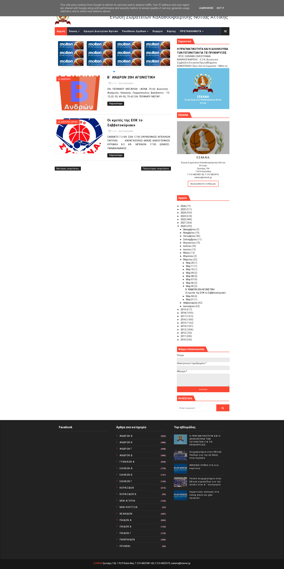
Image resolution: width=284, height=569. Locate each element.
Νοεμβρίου (189, 232)
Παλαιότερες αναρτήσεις (156, 168)
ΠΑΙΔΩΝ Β (126, 526)
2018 (183, 312)
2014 (183, 326)
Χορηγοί (158, 31)
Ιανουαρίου (189, 306)
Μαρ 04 (190, 296)
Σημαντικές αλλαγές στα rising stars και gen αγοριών (204, 495)
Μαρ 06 (190, 283)
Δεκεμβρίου (189, 229)
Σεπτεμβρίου (190, 239)
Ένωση (73, 31)
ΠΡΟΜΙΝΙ (125, 546)
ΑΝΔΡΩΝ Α (126, 436)
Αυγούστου (189, 242)
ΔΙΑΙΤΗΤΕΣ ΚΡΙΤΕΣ (69, 122)
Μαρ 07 (190, 279)
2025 (183, 209)
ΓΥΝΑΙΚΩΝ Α (127, 461)
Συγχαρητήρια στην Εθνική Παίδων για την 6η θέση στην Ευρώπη (205, 455)
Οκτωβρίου (189, 236)
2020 (183, 226)
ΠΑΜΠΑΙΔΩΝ (127, 539)
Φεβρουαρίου (190, 302)
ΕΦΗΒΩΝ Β (126, 474)
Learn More (206, 8)
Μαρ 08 (190, 276)
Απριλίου (188, 256)
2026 (183, 206)
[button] (114, 71)
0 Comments (127, 83)
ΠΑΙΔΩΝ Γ (125, 533)
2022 (183, 219)
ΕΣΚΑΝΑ (98, 563)
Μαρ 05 (190, 286)
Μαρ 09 (190, 273)
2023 (183, 216)
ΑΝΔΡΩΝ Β (66, 79)
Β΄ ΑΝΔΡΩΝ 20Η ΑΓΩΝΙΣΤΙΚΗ (131, 77)
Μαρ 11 (190, 266)
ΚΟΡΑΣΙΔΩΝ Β (128, 494)
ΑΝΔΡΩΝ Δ (126, 455)
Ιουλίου (187, 246)
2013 (183, 329)
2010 (183, 339)
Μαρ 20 (190, 262)
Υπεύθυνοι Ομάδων (134, 31)
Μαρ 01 (190, 299)
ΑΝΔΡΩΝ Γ (126, 448)
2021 (183, 222)
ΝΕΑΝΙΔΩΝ (126, 513)
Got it (220, 8)
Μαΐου (186, 252)
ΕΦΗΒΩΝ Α (126, 468)
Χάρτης (171, 31)
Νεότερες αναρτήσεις (67, 168)
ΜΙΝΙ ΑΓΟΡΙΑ (127, 500)
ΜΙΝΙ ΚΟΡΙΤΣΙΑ (129, 507)
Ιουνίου (187, 249)
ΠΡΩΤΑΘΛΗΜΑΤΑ (190, 31)
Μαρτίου (188, 259)
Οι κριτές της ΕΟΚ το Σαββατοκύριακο (205, 292)
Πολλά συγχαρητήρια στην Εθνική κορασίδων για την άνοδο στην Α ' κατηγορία (205, 481)
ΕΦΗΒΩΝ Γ (126, 481)
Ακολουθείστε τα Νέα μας (203, 184)
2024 (183, 212)
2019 (183, 309)
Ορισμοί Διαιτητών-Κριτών (101, 31)
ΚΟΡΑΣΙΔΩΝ (127, 487)
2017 (183, 316)
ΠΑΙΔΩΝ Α (126, 520)
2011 (183, 336)
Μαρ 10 (190, 269)
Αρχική (61, 31)
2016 (183, 319)
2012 (183, 333)
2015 (183, 323)
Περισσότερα (115, 103)
